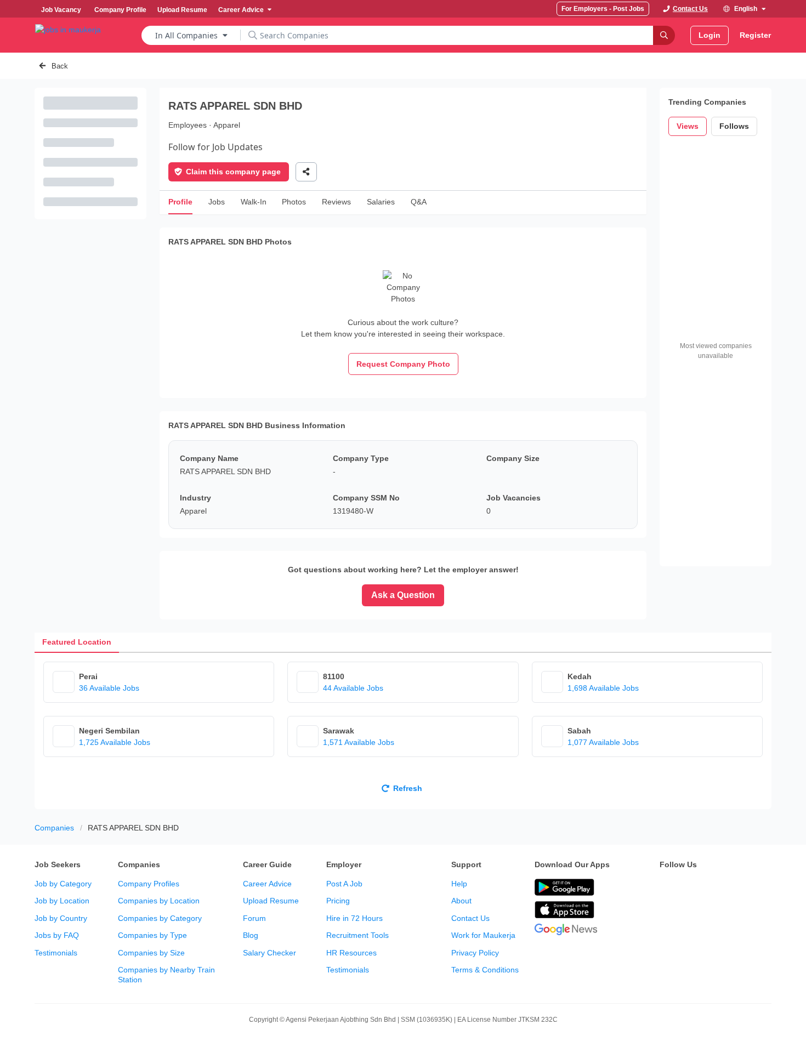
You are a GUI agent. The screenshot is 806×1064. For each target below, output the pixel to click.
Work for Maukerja (483, 935)
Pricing (338, 900)
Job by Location (62, 900)
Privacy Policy (475, 952)
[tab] (77, 642)
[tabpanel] (403, 731)
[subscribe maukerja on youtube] (714, 888)
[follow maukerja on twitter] (690, 888)
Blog (250, 935)
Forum (254, 918)
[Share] (306, 171)
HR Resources (351, 952)
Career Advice (267, 883)
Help (459, 883)
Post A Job (344, 883)
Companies (54, 827)
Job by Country (61, 918)
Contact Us (470, 918)
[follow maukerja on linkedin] (762, 888)
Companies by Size (151, 952)
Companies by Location (159, 900)
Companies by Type (152, 935)
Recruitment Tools (357, 935)
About (461, 900)
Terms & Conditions (485, 969)
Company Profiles (148, 883)
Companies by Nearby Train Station (166, 974)
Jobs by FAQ (57, 935)
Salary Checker (269, 952)
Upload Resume (271, 900)
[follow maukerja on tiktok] (666, 915)
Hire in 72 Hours (354, 918)
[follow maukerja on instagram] (738, 888)
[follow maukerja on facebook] (666, 888)
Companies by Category (160, 918)
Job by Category (63, 883)
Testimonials (56, 952)
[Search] (664, 35)
